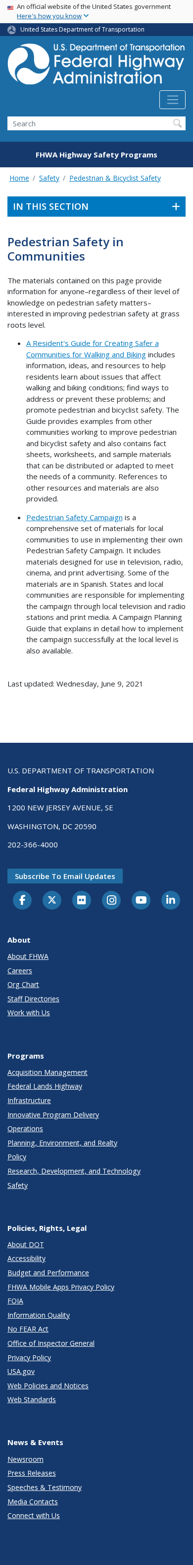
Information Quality (38, 1315)
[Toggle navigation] (172, 99)
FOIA (15, 1300)
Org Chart (23, 984)
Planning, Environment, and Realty (62, 1142)
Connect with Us (33, 1515)
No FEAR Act (27, 1329)
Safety (49, 178)
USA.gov (21, 1371)
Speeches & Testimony (44, 1487)
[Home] (96, 66)
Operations (25, 1128)
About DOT (25, 1244)
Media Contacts (32, 1501)
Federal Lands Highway (44, 1086)
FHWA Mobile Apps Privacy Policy (60, 1287)
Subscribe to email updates (65, 876)
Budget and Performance (48, 1272)
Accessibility (26, 1258)
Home (19, 178)
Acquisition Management (47, 1072)
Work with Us (28, 1012)
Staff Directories (33, 998)
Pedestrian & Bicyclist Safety (115, 178)
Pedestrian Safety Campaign (74, 517)
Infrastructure (29, 1100)
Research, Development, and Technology (74, 1171)
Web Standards (31, 1399)
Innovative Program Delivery (53, 1114)
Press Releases (31, 1473)
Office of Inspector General (51, 1343)
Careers (19, 970)
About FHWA (27, 956)
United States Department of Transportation (82, 29)
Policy (16, 1156)
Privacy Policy (29, 1357)
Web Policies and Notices (48, 1385)
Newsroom (25, 1459)
